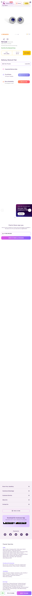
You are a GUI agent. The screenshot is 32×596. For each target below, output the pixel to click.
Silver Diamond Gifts (7, 558)
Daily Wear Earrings (21, 588)
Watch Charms (15, 574)
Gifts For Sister (20, 553)
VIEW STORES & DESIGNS (16, 238)
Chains (20, 574)
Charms (9, 574)
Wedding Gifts (6, 556)
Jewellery (5, 571)
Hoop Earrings (6, 586)
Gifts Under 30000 (7, 550)
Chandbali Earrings (16, 587)
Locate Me (27, 63)
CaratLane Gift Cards (7, 551)
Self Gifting (11, 564)
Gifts (4, 547)
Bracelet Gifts (19, 555)
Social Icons (9, 524)
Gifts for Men (6, 549)
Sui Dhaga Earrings (7, 587)
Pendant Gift (12, 555)
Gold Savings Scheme (7, 566)
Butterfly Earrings (6, 589)
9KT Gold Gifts (18, 556)
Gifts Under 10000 (21, 549)
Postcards (17, 564)
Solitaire (12, 572)
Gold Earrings (6, 583)
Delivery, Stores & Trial (8, 60)
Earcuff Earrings (24, 587)
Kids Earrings (14, 584)
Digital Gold (22, 564)
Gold (4, 572)
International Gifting (23, 554)
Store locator (16, 566)
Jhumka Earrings (21, 584)
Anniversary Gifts (23, 551)
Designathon (23, 566)
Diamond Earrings (13, 583)
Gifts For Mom (6, 554)
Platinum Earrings (6, 584)
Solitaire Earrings (21, 583)
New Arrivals (5, 564)
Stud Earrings (13, 586)
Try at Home (10, 593)
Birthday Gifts (16, 551)
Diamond (8, 572)
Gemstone (17, 572)
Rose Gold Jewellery (15, 575)
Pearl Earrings (19, 586)
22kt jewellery (23, 572)
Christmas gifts (13, 549)
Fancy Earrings (6, 588)
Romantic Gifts (6, 553)
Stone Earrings (13, 588)
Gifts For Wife (6, 555)
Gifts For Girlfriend (14, 554)
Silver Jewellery (6, 575)
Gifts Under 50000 (16, 550)
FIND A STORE (17, 510)
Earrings (5, 581)
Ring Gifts (12, 556)
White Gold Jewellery (7, 576)
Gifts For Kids (13, 553)
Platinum (5, 574)
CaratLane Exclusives (8, 563)
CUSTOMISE (27, 53)
